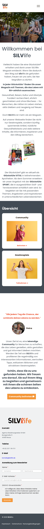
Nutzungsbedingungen (31, 524)
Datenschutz (17, 524)
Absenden (7, 500)
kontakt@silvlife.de (8, 458)
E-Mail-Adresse (9, 476)
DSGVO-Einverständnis (12, 485)
